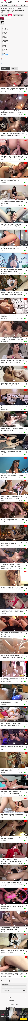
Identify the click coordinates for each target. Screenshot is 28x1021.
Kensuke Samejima (6, 636)
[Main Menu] (2, 2)
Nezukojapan (5, 273)
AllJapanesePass (6, 863)
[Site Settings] (25, 1)
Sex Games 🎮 (23, 5)
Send (23, 990)
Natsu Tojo (4, 885)
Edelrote (4, 817)
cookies (3, 1014)
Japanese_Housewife (6, 976)
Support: (11, 1001)
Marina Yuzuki (5, 91)
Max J (5, 15)
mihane (3, 954)
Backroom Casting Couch (7, 159)
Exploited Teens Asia (6, 568)
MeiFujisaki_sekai (6, 545)
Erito (3, 500)
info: (9, 997)
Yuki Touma (4, 318)
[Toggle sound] (7, 1009)
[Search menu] (18, 1)
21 (9, 15)
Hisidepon (4, 114)
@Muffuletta (5, 54)
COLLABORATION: (13, 1004)
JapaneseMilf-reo (6, 227)
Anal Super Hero (5, 908)
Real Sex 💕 (14, 5)
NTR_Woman (5, 409)
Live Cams (4, 5)
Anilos (3, 727)
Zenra (3, 772)
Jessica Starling (5, 795)
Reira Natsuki (19, 15)
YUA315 (4, 205)
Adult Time (4, 477)
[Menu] (22, 1)
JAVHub (4, 137)
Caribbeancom (5, 341)
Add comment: (5, 984)
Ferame (3, 931)
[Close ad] (26, 1009)
